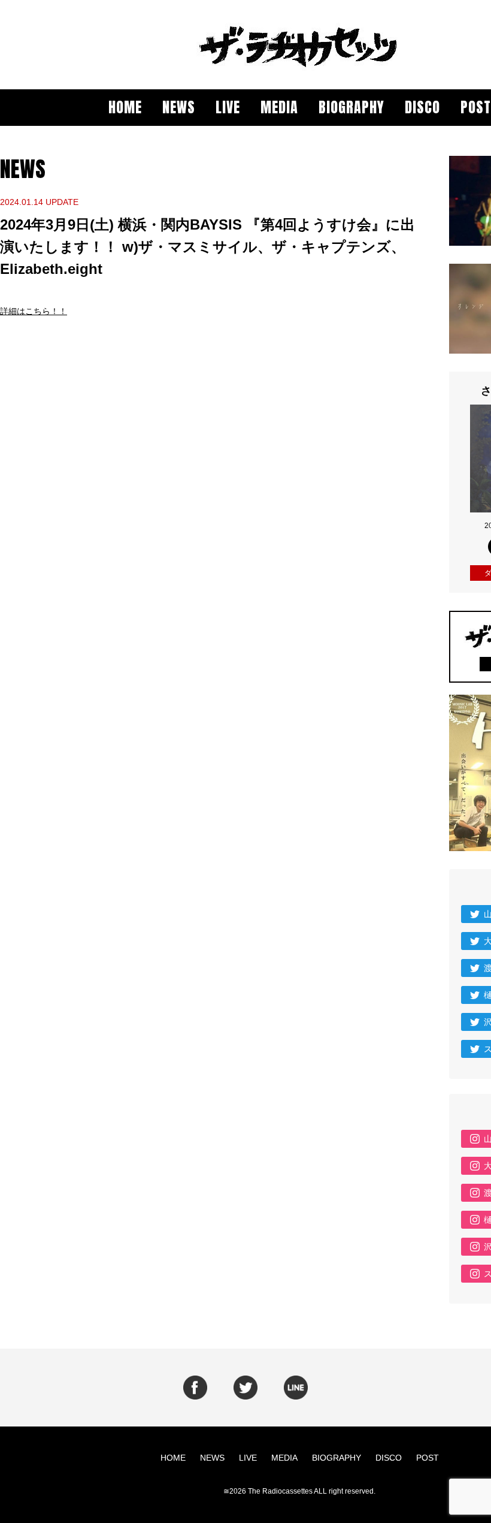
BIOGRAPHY (351, 107)
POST (475, 107)
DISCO (422, 107)
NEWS (178, 107)
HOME (125, 107)
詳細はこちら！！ (33, 311)
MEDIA (279, 107)
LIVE (228, 107)
